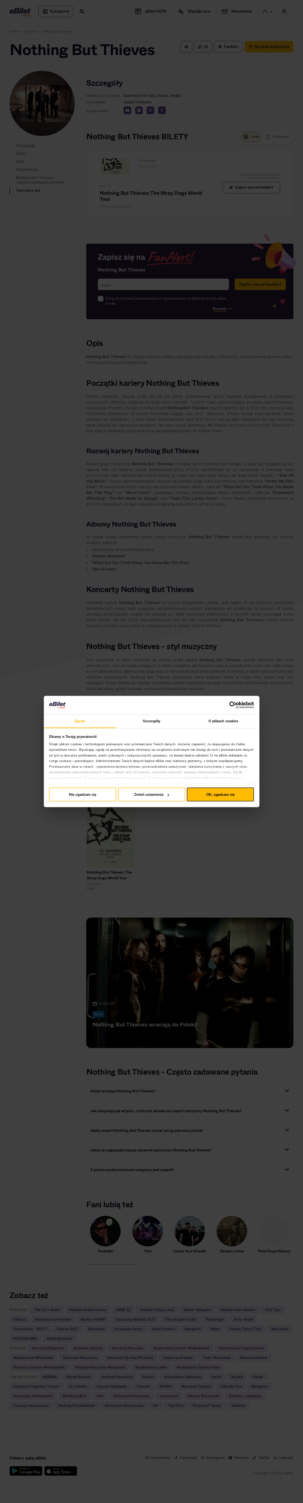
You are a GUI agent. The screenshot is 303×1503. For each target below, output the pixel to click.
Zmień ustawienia (148, 794)
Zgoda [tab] (79, 721)
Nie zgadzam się (82, 794)
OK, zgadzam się (220, 794)
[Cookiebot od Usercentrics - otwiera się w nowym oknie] (233, 705)
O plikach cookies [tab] (223, 721)
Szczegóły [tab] (151, 721)
